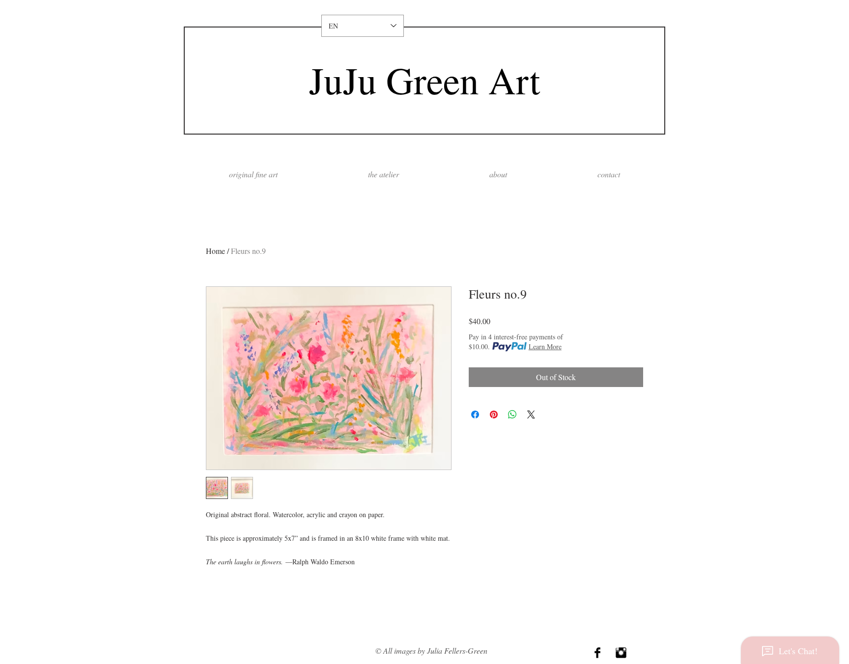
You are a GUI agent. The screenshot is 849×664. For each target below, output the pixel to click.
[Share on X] (531, 414)
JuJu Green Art (424, 80)
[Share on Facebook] (475, 414)
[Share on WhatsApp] (512, 414)
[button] (498, 174)
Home (215, 251)
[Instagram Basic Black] (621, 652)
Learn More (545, 346)
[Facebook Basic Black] (597, 652)
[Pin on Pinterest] (494, 414)
